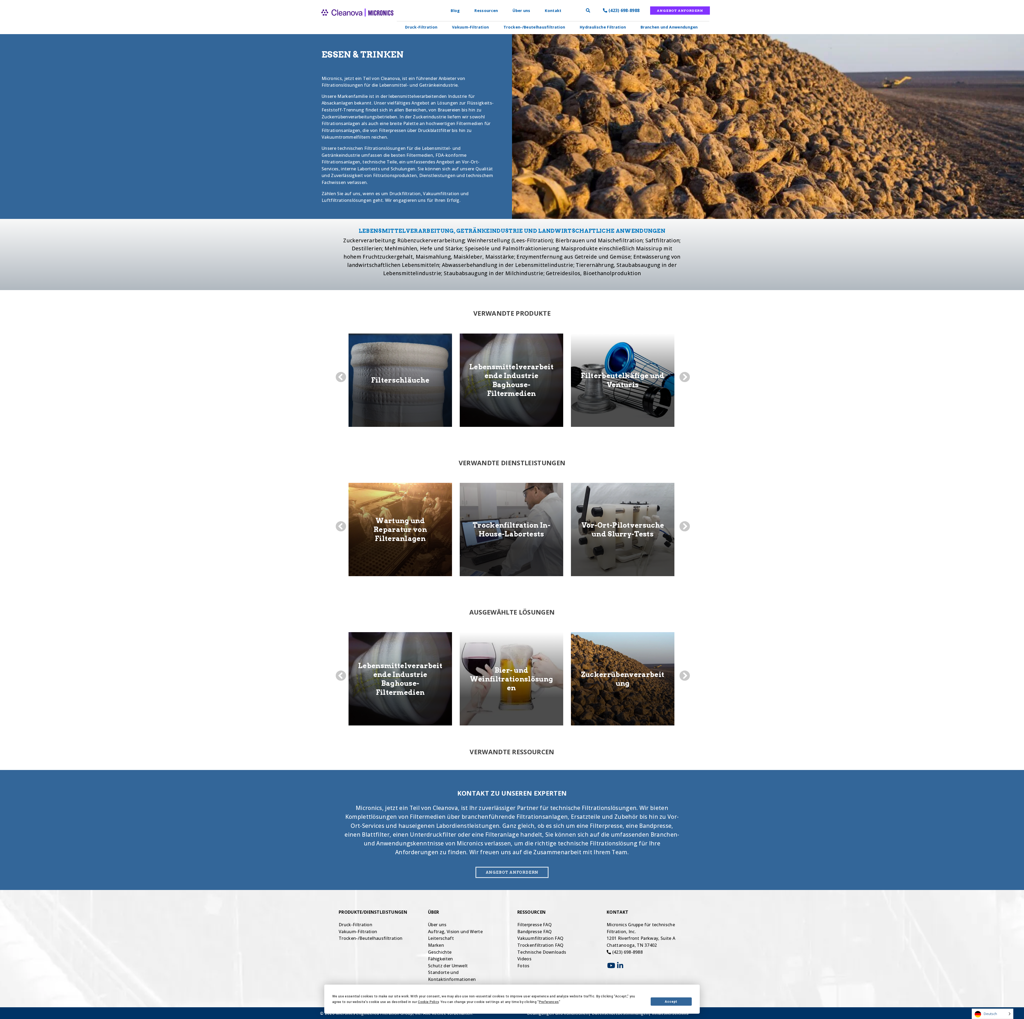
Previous (340, 377)
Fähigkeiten (440, 959)
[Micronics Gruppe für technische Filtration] (347, 21)
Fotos (523, 966)
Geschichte (439, 952)
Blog (455, 10)
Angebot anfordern (680, 11)
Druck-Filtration (421, 27)
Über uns (521, 10)
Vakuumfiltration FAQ (540, 938)
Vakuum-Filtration (470, 27)
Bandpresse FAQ (534, 931)
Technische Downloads (541, 952)
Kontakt (553, 10)
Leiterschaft (441, 938)
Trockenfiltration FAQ (540, 945)
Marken (436, 945)
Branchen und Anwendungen (669, 27)
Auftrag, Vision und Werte (455, 931)
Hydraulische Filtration (603, 27)
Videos (524, 959)
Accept (671, 1002)
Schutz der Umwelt (448, 966)
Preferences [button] (549, 1002)
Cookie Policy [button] (428, 1002)
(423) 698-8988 (623, 10)
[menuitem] (421, 27)
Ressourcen (486, 10)
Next (684, 377)
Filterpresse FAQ (534, 925)
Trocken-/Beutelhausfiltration (534, 27)
